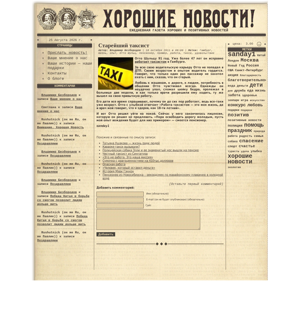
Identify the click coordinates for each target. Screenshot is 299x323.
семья (258, 136)
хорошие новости (240, 159)
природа (259, 131)
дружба (240, 90)
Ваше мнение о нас (67, 58)
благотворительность (250, 80)
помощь (254, 125)
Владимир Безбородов (59, 95)
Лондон (233, 60)
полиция (235, 126)
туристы (233, 151)
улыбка (256, 151)
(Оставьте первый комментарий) (196, 184)
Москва (250, 60)
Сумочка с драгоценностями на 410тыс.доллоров (138, 160)
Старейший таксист (123, 45)
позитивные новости (244, 120)
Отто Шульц (128, 53)
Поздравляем (47, 143)
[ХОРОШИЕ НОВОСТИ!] (179, 27)
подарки (233, 110)
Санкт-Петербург (249, 70)
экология (234, 167)
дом (230, 90)
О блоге (56, 79)
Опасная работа (114, 164)
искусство (257, 100)
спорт (232, 146)
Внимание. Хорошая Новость (60, 127)
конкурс (237, 105)
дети (256, 85)
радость (245, 136)
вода (231, 86)
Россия (252, 65)
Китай (261, 55)
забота (234, 95)
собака (233, 141)
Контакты (57, 73)
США (230, 70)
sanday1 (242, 54)
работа (175, 53)
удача (245, 151)
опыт (113, 53)
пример (162, 53)
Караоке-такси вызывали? (121, 146)
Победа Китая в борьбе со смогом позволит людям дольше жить (63, 200)
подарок (246, 110)
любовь (255, 105)
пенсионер (146, 53)
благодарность (250, 75)
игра (244, 100)
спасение (251, 141)
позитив (238, 115)
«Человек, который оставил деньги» (129, 167)
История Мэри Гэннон (118, 171)
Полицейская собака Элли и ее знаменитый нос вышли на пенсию (151, 150)
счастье (247, 146)
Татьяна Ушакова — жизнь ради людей (131, 143)
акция (233, 75)
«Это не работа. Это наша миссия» (128, 157)
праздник (240, 130)
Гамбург (205, 50)
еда (250, 90)
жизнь (102, 53)
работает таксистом (151, 61)
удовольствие (204, 53)
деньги (242, 86)
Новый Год (236, 65)
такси (187, 53)
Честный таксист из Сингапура (125, 153)
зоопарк (233, 100)
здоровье (249, 95)
